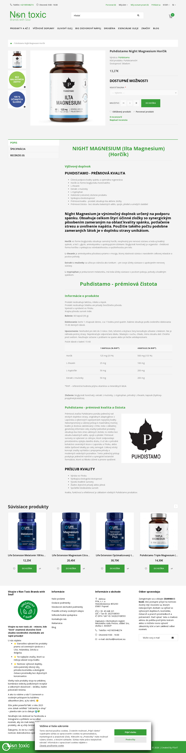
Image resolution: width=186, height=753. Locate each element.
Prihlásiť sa (156, 5)
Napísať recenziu (118, 120)
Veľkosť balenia (117, 87)
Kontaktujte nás (59, 619)
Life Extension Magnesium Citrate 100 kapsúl (77, 555)
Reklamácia (57, 623)
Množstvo (114, 103)
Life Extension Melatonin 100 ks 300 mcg (30, 555)
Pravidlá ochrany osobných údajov (68, 611)
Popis (13, 142)
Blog (54, 627)
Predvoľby (130, 739)
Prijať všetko (130, 732)
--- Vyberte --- (118, 92)
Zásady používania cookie (52, 745)
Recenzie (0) (17, 155)
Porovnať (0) (111, 5)
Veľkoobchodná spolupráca (64, 615)
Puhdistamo (124, 57)
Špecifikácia (17, 149)
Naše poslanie (58, 598)
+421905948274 (26, 5)
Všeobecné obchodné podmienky (67, 606)
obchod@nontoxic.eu (115, 639)
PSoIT (175, 747)
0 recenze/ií (116, 117)
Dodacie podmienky (61, 602)
